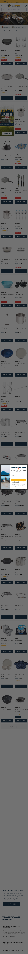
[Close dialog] (26, 466)
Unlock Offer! (18, 479)
